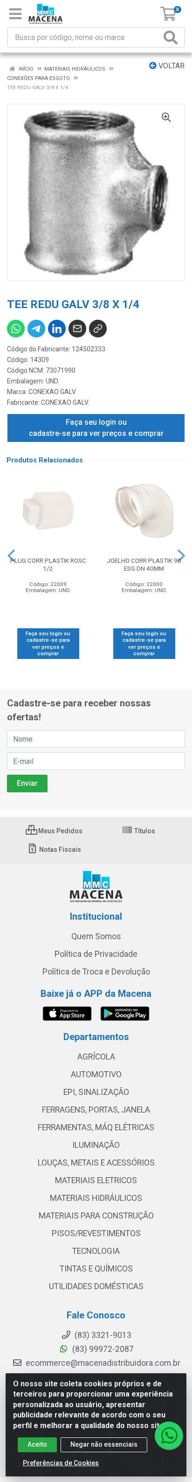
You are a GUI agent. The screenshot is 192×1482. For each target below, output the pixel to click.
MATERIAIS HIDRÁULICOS (96, 1198)
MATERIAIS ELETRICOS (96, 1180)
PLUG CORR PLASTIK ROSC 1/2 (48, 564)
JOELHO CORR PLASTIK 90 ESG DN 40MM (144, 564)
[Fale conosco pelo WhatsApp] (169, 1435)
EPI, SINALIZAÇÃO (96, 1092)
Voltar (171, 65)
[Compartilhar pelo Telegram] (36, 328)
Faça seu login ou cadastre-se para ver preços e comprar (96, 428)
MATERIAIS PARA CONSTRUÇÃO (96, 1215)
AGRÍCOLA (96, 1056)
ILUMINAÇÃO (96, 1145)
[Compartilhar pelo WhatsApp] (16, 328)
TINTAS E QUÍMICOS (96, 1268)
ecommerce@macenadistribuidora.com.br (102, 1363)
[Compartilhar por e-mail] (77, 328)
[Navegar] (11, 555)
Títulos (144, 831)
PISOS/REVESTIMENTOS (96, 1233)
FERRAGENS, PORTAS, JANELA (96, 1109)
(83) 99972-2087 (102, 1349)
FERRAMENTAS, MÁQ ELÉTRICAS (96, 1127)
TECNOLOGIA (96, 1251)
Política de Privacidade (96, 954)
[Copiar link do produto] (98, 328)
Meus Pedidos (59, 831)
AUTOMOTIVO (96, 1074)
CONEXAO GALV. (52, 391)
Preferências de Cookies (61, 1463)
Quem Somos (96, 936)
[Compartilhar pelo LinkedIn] (57, 328)
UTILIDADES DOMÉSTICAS (96, 1286)
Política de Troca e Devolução (96, 971)
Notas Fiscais (59, 849)
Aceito (37, 1444)
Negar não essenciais (103, 1444)
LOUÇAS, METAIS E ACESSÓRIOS (96, 1162)
